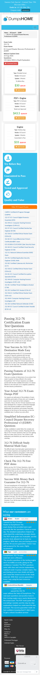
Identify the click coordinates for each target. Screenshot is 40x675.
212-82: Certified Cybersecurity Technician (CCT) (19, 265)
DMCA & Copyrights (10, 637)
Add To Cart (20, 90)
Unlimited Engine (9, 643)
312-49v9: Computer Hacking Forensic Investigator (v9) (17, 300)
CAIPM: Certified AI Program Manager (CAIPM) (17, 213)
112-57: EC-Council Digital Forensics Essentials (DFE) (17, 219)
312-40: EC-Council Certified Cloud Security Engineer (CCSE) (19, 248)
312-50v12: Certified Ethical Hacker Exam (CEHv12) (18, 270)
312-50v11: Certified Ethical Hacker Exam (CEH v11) (18, 294)
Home (6, 32)
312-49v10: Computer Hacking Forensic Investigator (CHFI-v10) (18, 281)
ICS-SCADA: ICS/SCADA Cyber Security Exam (20, 244)
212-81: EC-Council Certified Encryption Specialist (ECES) (18, 275)
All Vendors (7, 624)
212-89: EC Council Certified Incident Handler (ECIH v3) (20, 308)
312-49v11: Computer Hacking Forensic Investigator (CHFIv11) (18, 224)
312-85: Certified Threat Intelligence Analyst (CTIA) (19, 286)
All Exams (7, 626)
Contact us (7, 632)
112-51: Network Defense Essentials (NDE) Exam (19, 254)
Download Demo (11, 63)
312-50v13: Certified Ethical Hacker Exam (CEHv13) (18, 235)
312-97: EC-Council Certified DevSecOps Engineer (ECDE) (18, 230)
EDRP (19, 32)
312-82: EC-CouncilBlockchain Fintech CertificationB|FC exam (17, 240)
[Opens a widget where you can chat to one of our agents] (27, 664)
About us (6, 633)
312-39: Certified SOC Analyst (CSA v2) (18, 290)
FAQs (5, 635)
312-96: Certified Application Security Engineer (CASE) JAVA (17, 259)
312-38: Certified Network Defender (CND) (19, 304)
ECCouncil (13, 32)
